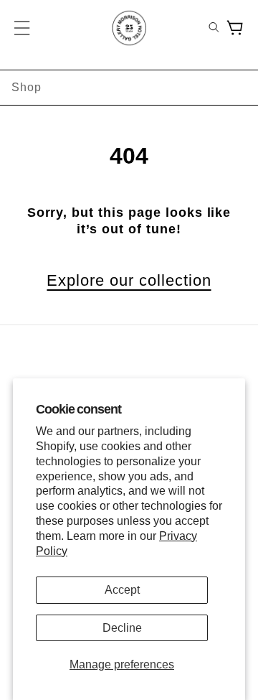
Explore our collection (129, 281)
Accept (122, 590)
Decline (122, 628)
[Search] (214, 28)
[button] (23, 28)
